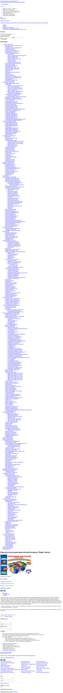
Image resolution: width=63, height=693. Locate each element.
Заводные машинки (13, 516)
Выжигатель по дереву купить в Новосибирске (10, 669)
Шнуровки (11, 417)
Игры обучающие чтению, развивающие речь (16, 443)
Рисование (11, 322)
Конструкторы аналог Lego (12, 188)
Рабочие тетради (10, 326)
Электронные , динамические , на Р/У (11, 28)
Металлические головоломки (12, 97)
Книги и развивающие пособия (11, 312)
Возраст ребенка (3, 34)
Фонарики (8, 522)
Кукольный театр (7, 227)
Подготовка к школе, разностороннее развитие (18, 357)
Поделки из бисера (13, 253)
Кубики (8, 454)
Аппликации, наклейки (11, 241)
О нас (7, 655)
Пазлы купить (24, 665)
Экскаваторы (11, 503)
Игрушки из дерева (10, 413)
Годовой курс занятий (13, 338)
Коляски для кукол (10, 537)
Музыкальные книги (10, 410)
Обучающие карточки (11, 455)
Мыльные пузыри (12, 490)
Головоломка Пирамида (11, 106)
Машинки (8, 501)
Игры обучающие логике (11, 457)
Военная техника (12, 199)
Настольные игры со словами (12, 72)
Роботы (10, 190)
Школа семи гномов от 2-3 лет (15, 375)
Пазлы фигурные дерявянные (15, 93)
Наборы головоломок (13, 95)
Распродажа (6, 549)
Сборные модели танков (11, 303)
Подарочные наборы (10, 296)
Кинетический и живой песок (10, 468)
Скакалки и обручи (13, 493)
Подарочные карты (7, 548)
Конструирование (12, 320)
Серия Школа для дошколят (14, 341)
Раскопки (8, 126)
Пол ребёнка (3, 35)
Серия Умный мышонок (14, 364)
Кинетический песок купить (42, 662)
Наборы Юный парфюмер (11, 129)
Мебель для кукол (10, 536)
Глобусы (8, 308)
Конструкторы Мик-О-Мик (12, 212)
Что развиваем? (22, 22)
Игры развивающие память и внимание (14, 451)
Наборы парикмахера (13, 483)
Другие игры (12, 61)
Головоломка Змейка (10, 104)
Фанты (7, 73)
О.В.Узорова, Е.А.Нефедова (14, 355)
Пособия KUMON (12, 327)
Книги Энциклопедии (11, 381)
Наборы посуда (12, 480)
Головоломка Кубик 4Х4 (11, 116)
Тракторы (11, 505)
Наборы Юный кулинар (11, 132)
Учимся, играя (9, 447)
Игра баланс (8, 459)
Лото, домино (9, 452)
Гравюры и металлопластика (12, 249)
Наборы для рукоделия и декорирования (15, 251)
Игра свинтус (39, 670)
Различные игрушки (8, 473)
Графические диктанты (11, 407)
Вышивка (11, 252)
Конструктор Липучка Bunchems (13, 220)
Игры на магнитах (8, 438)
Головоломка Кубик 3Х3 (11, 107)
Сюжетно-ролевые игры (11, 475)
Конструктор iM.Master (11, 225)
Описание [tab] (5, 593)
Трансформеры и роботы (11, 524)
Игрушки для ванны (10, 433)
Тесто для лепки (12, 263)
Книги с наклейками (10, 325)
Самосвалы (11, 509)
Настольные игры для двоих (12, 51)
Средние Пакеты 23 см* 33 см (15, 142)
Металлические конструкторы (12, 180)
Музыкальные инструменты (12, 441)
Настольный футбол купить (6, 670)
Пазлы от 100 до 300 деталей (15, 88)
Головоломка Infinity (10, 112)
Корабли (8, 523)
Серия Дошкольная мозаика (14, 339)
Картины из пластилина (14, 262)
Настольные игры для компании (13, 47)
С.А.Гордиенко (12, 358)
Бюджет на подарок (4, 36)
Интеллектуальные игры (11, 65)
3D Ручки (6, 175)
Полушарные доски (10, 465)
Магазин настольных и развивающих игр (9, 1)
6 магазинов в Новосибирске (9, 15)
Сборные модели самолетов (12, 302)
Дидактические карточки (14, 310)
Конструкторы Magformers (11, 211)
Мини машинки (12, 514)
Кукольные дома (9, 535)
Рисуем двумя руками (10, 389)
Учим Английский (8, 437)
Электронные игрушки (11, 472)
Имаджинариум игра (40, 661)
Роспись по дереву (12, 276)
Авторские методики (8, 163)
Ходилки (11, 54)
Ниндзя (10, 208)
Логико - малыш (9, 170)
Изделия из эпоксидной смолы (12, 292)
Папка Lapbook (9, 403)
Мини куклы (9, 541)
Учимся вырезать (9, 391)
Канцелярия (9, 285)
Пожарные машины (13, 512)
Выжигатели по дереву (11, 250)
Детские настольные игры (12, 53)
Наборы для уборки (13, 478)
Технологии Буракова (13, 335)
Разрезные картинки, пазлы (15, 416)
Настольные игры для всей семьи (13, 45)
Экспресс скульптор (10, 146)
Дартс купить (39, 669)
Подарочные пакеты (11, 140)
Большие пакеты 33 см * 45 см (15, 143)
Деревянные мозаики (11, 232)
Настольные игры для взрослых (13, 76)
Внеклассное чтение (10, 385)
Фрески (8, 279)
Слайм (8, 157)
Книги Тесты (9, 370)
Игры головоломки (10, 49)
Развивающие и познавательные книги (14, 316)
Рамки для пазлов (12, 90)
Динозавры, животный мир (15, 205)
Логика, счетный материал (14, 418)
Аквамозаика (9, 239)
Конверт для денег (10, 153)
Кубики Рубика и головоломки (12, 94)
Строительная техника (13, 198)
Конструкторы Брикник (11, 185)
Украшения (11, 257)
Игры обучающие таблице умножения (14, 462)
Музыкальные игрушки (14, 429)
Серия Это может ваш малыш (15, 367)
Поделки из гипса (12, 266)
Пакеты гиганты (12, 144)
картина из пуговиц (10, 293)
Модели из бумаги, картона (12, 299)
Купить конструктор (5, 666)
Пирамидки (9, 423)
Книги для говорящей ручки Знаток (13, 390)
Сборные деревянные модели (12, 300)
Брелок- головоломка (10, 111)
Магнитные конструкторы (12, 179)
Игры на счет (11, 59)
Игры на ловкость (13, 56)
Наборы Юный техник (11, 124)
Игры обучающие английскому (12, 464)
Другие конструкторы (13, 183)
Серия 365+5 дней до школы (14, 336)
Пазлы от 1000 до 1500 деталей (15, 91)
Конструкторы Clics (10, 210)
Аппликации (11, 321)
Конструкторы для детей (8, 27)
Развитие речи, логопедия (12, 383)
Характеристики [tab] (6, 594)
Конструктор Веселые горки (17, 184)
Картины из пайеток (10, 283)
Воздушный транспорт (14, 195)
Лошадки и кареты (10, 543)
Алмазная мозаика (10, 290)
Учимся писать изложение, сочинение (16, 351)
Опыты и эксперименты (9, 121)
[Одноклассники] (3, 590)
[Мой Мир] (4, 590)
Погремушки (9, 430)
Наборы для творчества (9, 240)
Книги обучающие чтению (12, 369)
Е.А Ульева (11, 330)
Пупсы (7, 540)
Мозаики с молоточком (11, 235)
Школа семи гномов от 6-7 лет (15, 379)
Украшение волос (10, 286)
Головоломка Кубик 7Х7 (11, 117)
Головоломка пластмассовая (12, 83)
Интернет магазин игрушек (6, 652)
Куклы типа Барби (10, 539)
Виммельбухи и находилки (12, 313)
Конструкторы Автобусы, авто (15, 202)
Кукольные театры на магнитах (12, 230)
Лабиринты (8, 463)
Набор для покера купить (41, 665)
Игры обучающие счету (14, 446)
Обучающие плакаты (10, 307)
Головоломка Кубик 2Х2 (11, 102)
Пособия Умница (9, 172)
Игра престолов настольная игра (7, 662)
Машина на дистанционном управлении (17, 504)
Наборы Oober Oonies (10, 223)
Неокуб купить (24, 669)
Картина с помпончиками (11, 295)
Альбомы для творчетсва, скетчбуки (16, 277)
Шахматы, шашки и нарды (12, 68)
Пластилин (13, 264)
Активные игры (10, 48)
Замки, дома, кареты (13, 189)
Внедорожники (12, 517)
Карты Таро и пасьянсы (11, 137)
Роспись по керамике (13, 274)
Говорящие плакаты (10, 306)
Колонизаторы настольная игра (7, 672)
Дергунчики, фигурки (11, 425)
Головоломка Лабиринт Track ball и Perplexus (15, 96)
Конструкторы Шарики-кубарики (13, 222)
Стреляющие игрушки (11, 525)
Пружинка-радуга (10, 159)
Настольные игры (8, 44)
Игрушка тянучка (10, 150)
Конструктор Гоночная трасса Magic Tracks (15, 221)
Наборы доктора (12, 477)
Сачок (10, 495)
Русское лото (9, 69)
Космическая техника (13, 200)
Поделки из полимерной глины (15, 267)
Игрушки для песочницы (14, 488)
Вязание (10, 258)
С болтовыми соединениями (15, 182)
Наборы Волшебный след (11, 435)
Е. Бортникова (12, 345)
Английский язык (9, 393)
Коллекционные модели (14, 510)
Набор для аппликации (14, 244)
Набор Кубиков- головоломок (12, 110)
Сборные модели (7, 297)
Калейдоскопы (9, 544)
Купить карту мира (40, 666)
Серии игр (16, 22)
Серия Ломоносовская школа (15, 356)
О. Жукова (11, 346)
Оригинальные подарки (9, 135)
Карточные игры (10, 64)
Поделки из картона (10, 287)
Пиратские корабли (13, 192)
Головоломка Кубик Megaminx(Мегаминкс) (15, 118)
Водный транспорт (13, 193)
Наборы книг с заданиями (11, 398)
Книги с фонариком (10, 387)
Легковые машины (13, 507)
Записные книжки (9, 161)
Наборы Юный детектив (11, 130)
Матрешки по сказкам (13, 414)
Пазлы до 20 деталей (13, 86)
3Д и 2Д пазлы (9, 100)
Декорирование (12, 254)
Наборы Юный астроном (11, 125)
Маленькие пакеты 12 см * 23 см (16, 141)
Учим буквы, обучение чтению (15, 365)
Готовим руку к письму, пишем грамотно (18, 328)
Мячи (10, 491)
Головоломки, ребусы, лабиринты (13, 397)
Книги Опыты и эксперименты (12, 131)
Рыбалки (11, 485)
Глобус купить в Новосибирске (7, 668)
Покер (7, 71)
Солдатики (8, 530)
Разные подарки (10, 149)
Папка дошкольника (13, 331)
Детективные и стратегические (13, 63)
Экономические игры (11, 52)
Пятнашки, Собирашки (11, 113)
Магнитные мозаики (10, 233)
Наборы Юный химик (11, 122)
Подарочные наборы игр (14, 62)
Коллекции (28, 22)
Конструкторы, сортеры (11, 427)
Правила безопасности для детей (13, 386)
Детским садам (34, 22)
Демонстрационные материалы (15, 311)
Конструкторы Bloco (10, 214)
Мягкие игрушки (10, 474)
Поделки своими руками (14, 318)
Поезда (10, 196)
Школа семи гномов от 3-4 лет (15, 376)
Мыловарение (9, 280)
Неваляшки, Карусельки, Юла (12, 428)
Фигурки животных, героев (15, 476)
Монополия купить (25, 661)
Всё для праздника (8, 546)
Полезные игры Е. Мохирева (14, 337)
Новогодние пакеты (13, 145)
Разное (10, 207)
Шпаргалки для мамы (10, 456)
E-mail (1, 678)
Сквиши (8, 154)
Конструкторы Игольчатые (12, 215)
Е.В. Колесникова (12, 329)
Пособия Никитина (10, 164)
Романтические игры (10, 75)
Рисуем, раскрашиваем (11, 268)
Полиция (11, 519)
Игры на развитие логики (14, 58)
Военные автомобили (13, 506)
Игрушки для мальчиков (9, 498)
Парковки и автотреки (11, 500)
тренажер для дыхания (11, 449)
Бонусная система (31, 655)
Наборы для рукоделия (26, 666)
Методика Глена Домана (11, 171)
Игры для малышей (8, 412)
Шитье (10, 256)
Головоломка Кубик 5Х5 (11, 114)
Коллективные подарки (9, 22)
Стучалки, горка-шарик (11, 422)
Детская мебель (9, 545)
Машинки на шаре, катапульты (15, 520)
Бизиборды (8, 436)
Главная (4, 24)
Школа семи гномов (10, 371)
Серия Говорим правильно (14, 352)
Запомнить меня (5, 683)
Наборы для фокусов (8, 162)
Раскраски (8, 380)
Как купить (2, 2)
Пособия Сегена (9, 173)
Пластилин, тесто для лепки (12, 259)
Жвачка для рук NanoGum (12, 151)
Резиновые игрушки (10, 432)
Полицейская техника (13, 203)
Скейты (7, 497)
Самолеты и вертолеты (11, 521)
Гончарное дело (12, 260)
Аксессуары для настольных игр (13, 77)
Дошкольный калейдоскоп (14, 368)
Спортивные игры (10, 66)
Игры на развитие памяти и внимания (17, 55)
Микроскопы (9, 134)
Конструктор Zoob (10, 213)
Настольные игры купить (6, 661)
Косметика (8, 139)
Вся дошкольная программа (14, 361)
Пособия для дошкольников (11, 408)
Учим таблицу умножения (11, 406)
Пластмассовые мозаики (11, 237)
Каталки (8, 424)
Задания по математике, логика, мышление (18, 354)
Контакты (23, 2)
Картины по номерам (13, 273)
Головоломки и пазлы (9, 82)
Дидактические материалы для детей (14, 309)
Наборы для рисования (13, 278)
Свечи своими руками (11, 282)
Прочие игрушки (12, 420)
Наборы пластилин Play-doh (15, 261)
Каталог (2, 22)
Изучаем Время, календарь (12, 453)
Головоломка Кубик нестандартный (14, 103)
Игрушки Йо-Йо (9, 147)
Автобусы (11, 515)
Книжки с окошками (10, 396)
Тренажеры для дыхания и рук (12, 448)
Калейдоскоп (9, 155)
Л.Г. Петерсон (11, 332)
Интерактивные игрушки (9, 470)
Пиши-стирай (9, 400)
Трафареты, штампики (14, 269)
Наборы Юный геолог (10, 133)
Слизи (7, 532)
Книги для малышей (10, 315)
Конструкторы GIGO (10, 209)
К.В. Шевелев (12, 347)
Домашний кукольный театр (12, 228)
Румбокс (8, 291)
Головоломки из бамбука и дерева (13, 98)
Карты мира (8, 384)
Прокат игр (39, 22)
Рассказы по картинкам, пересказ (13, 395)
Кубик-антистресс (10, 160)
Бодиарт (8, 281)
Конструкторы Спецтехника (15, 201)
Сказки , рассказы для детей (12, 394)
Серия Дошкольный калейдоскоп (15, 349)
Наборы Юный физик (11, 123)
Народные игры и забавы (14, 419)
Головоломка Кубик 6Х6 (11, 115)
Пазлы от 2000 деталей (14, 92)
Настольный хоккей (25, 662)
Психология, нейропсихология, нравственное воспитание (18, 409)
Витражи (8, 248)
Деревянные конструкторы (12, 178)
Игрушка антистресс (10, 156)
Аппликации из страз (13, 243)
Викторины (9, 46)
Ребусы (7, 461)
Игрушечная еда (12, 481)
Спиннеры (8, 152)
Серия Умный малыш (13, 360)
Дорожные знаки (9, 531)
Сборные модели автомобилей (12, 298)
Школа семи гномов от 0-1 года (15, 373)
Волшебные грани (12, 324)
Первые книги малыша (10, 388)
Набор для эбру (9, 289)
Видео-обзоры (45, 22)
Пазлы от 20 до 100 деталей (15, 85)
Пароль (2, 680)
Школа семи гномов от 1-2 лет (15, 374)
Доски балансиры (10, 467)
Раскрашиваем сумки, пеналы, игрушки (17, 272)
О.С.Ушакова (11, 359)
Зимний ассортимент (10, 496)
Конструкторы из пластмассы (12, 181)
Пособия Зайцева (9, 165)
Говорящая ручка (9, 471)
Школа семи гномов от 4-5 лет (15, 377)
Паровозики (11, 513)
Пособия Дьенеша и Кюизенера (13, 168)
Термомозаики (9, 238)
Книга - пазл (9, 405)
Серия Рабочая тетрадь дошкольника (16, 340)
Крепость (11, 204)
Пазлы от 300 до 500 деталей (15, 87)
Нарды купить (4, 664)
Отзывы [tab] (4, 595)
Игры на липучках (10, 458)
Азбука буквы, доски (10, 442)
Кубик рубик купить (25, 668)
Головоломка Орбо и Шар (11, 105)
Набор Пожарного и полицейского (16, 486)
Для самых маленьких (13, 445)
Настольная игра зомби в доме (42, 672)
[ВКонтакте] (1, 590)
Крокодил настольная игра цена (28, 670)
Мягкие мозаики (9, 234)
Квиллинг (11, 247)
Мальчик (6, 616)
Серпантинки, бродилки (11, 426)
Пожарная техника (13, 191)
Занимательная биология (11, 127)
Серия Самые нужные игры (14, 363)
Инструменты (12, 484)
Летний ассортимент (10, 487)
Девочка (10, 616)
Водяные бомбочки (12, 494)
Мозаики (6, 231)
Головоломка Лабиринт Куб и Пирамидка (15, 108)
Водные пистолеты (13, 492)
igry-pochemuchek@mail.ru (8, 657)
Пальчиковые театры (10, 229)
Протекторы (8, 78)
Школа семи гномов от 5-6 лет (15, 378)
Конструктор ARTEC (10, 217)
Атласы (7, 399)
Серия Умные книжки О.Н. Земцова (16, 334)
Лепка (10, 319)
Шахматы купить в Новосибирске (28, 664)
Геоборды (8, 174)
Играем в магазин (12, 482)
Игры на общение (13, 57)
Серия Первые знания (13, 366)
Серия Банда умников (13, 342)
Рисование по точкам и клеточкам (16, 344)
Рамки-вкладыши (13, 415)
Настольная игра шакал (26, 672)
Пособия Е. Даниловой (10, 166)
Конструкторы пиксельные (12, 224)
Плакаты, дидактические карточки (11, 305)
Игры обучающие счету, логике (13, 444)
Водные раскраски (13, 270)
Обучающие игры (8, 439)
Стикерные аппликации (14, 246)
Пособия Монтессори (10, 169)
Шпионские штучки (10, 527)
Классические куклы (10, 542)
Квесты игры (9, 74)
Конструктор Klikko (10, 219)
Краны (10, 511)
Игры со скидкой (9, 81)
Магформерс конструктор (41, 664)
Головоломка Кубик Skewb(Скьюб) (13, 120)
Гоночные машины (13, 194)
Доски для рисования (13, 271)
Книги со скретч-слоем (10, 402)
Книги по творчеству (11, 317)
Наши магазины (9, 2)
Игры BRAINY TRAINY (11, 79)
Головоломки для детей (11, 101)
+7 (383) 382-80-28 (4, 4)
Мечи (7, 529)
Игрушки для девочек (8, 534)
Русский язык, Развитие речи (15, 350)
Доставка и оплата (16, 2)
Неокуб (7, 136)
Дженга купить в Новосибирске (43, 668)
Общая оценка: (3, 626)
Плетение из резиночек (11, 288)
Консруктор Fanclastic (10, 218)
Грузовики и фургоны (13, 502)
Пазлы (8, 84)
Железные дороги (10, 526)
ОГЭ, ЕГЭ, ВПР (9, 404)
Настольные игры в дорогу (12, 67)
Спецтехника (9, 533)
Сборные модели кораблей (11, 301)
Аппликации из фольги (14, 242)
